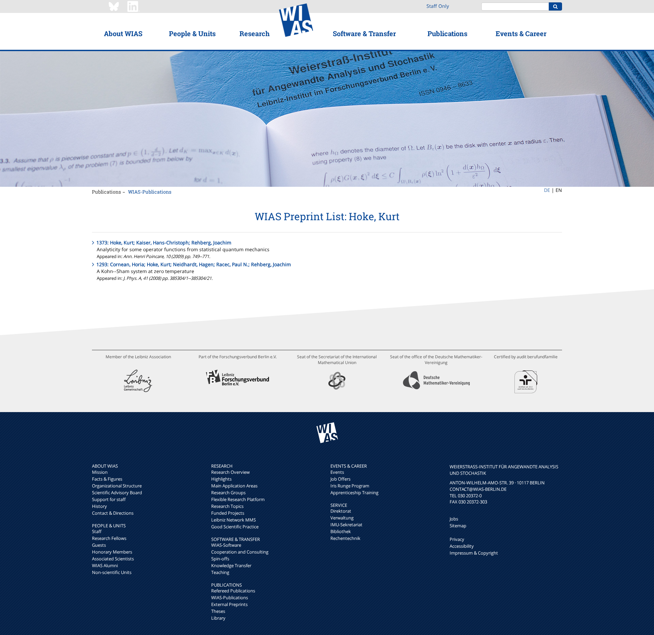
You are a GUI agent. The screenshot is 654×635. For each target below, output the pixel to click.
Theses (218, 611)
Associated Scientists (113, 559)
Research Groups (228, 492)
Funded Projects (227, 513)
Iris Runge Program (349, 486)
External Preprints (229, 604)
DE (547, 190)
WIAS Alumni (105, 565)
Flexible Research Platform (238, 499)
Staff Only (437, 6)
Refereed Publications (233, 591)
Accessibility (462, 546)
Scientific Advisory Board (117, 492)
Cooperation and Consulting (239, 552)
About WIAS (123, 33)
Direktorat (340, 511)
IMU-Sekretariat (346, 524)
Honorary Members (112, 552)
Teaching (220, 572)
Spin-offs (220, 559)
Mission (100, 472)
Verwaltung (342, 518)
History (99, 506)
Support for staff (109, 499)
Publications (447, 33)
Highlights (221, 479)
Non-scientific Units (111, 572)
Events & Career (521, 33)
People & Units (192, 33)
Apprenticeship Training (354, 492)
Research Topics (227, 506)
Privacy (457, 539)
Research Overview (230, 472)
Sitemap (458, 526)
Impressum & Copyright (474, 553)
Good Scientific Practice (235, 527)
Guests (99, 545)
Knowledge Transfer (231, 565)
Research (254, 33)
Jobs (454, 519)
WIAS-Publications (149, 191)
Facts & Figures (107, 479)
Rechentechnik (345, 538)
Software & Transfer (364, 33)
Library (218, 618)
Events (337, 472)
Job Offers (340, 479)
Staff (97, 531)
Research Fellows (109, 538)
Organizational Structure (117, 486)
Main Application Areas (234, 486)
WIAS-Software (226, 545)
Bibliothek (340, 531)
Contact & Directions (113, 513)
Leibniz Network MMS (233, 520)
